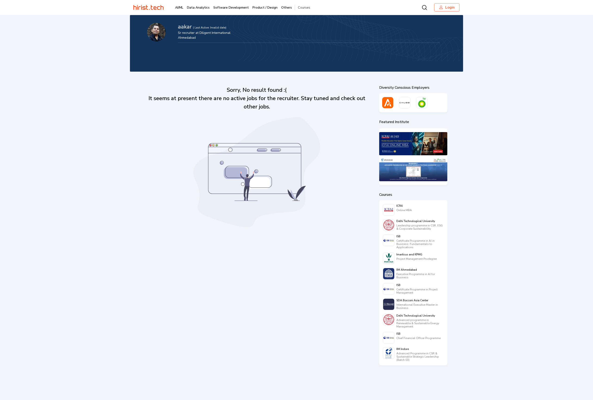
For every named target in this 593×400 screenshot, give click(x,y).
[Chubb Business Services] (404, 102)
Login (450, 7)
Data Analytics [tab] (198, 7)
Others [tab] (286, 7)
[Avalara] (388, 102)
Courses (304, 7)
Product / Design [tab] (265, 7)
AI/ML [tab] (179, 7)
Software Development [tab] (231, 7)
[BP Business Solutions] (422, 102)
